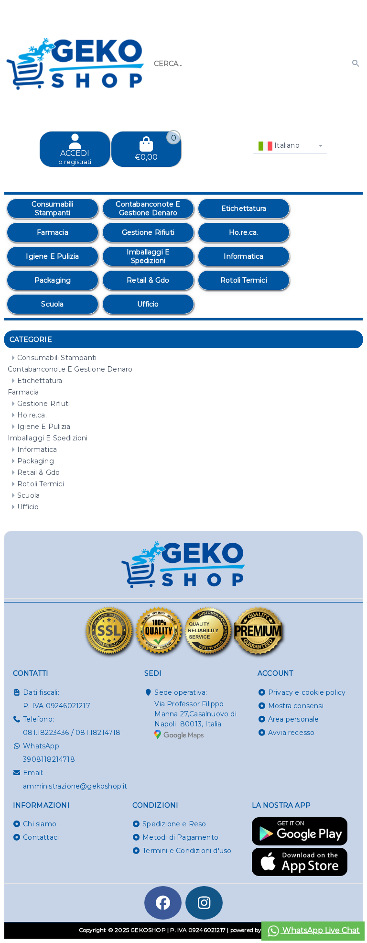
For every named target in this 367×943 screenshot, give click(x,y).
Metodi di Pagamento (180, 837)
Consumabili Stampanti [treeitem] (57, 357)
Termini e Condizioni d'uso (186, 850)
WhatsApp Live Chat (320, 930)
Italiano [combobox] (286, 145)
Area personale (293, 719)
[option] (52, 208)
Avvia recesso (291, 732)
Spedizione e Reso (174, 824)
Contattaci (41, 837)
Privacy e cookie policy (307, 692)
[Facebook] (163, 903)
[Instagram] (204, 903)
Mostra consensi (296, 706)
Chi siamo (39, 824)
